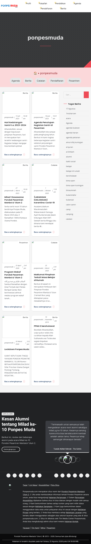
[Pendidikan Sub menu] (66, 3)
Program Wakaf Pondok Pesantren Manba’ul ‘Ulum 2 (13, 275)
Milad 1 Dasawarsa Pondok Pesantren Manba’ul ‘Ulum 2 (14, 200)
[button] (57, 460)
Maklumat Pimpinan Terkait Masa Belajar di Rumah (44, 277)
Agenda (77, 3)
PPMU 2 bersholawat (44, 326)
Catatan (41, 80)
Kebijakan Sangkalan (43, 506)
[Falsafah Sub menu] (48, 3)
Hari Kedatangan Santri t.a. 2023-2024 (15, 124)
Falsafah (43, 3)
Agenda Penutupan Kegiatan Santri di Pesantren (44, 125)
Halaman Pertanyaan (57, 497)
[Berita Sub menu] (67, 8)
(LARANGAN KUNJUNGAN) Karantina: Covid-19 (44, 200)
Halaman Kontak (71, 521)
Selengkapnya (9, 449)
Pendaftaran (46, 8)
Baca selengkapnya (13, 154)
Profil (28, 3)
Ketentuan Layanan (74, 512)
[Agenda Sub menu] (82, 3)
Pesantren (74, 80)
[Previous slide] (52, 459)
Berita (63, 8)
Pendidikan (60, 3)
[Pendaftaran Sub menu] (53, 8)
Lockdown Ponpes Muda (16, 349)
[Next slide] (82, 459)
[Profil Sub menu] (31, 3)
